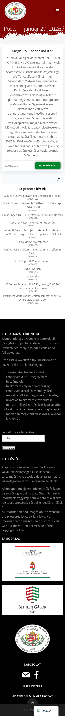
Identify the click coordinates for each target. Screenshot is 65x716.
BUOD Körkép (32, 269)
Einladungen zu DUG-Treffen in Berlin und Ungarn (32, 215)
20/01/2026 (11, 165)
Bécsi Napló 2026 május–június (32, 261)
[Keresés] (58, 179)
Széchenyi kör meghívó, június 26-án (32, 222)
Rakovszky (33, 276)
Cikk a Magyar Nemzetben (32, 242)
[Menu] (57, 11)
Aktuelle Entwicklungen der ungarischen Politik (32, 195)
